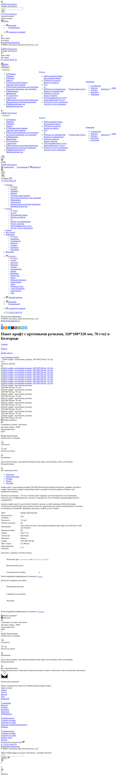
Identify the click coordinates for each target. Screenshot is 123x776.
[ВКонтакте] (2, 327)
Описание (10, 474)
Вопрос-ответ (6, 738)
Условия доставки (8, 720)
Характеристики (12, 477)
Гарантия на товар (8, 722)
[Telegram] (26, 327)
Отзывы (9, 479)
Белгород (14, 263)
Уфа (12, 293)
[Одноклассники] (5, 327)
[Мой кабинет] (2, 160)
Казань (13, 271)
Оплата (9, 481)
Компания (15, 239)
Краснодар (15, 276)
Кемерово (14, 273)
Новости (4, 705)
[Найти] (3, 11)
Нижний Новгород (18, 280)
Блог (3, 697)
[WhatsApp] (19, 327)
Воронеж (14, 265)
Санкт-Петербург (18, 289)
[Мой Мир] (9, 327)
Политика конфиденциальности (14, 725)
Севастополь (16, 291)
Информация (6, 714)
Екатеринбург (16, 269)
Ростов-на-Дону (17, 286)
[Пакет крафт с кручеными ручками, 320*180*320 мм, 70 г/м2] (27, 368)
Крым (13, 278)
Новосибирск (16, 282)
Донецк (14, 267)
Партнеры (5, 712)
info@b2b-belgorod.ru (11, 43)
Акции (4, 690)
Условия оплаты (7, 718)
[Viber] (15, 327)
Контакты (5, 710)
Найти (4, 758)
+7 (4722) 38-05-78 (9, 14)
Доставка (9, 483)
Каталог (14, 189)
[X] (12, 327)
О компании (6, 703)
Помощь (4, 727)
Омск (13, 284)
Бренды (4, 694)
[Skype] (22, 327)
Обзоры (4, 740)
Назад (15, 187)
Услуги (13, 213)
